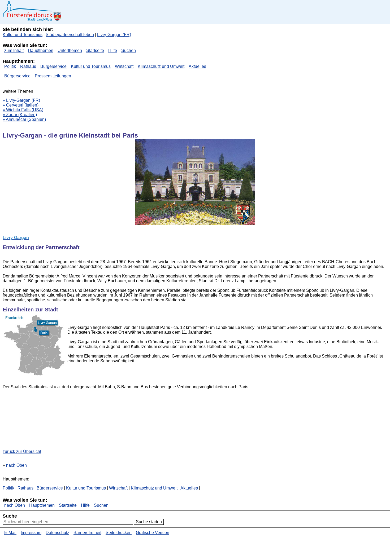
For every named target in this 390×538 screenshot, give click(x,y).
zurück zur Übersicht (22, 451)
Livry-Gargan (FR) (114, 34)
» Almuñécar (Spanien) (24, 119)
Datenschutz (57, 532)
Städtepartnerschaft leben (70, 34)
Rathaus (28, 66)
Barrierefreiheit (87, 532)
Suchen (128, 50)
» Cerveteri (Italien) (20, 105)
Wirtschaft (124, 66)
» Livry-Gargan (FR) (21, 100)
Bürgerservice (53, 66)
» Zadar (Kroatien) (20, 114)
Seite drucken (119, 532)
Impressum (31, 532)
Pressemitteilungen (53, 76)
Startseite (95, 50)
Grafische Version (152, 532)
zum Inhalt (14, 50)
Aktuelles (197, 66)
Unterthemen (70, 50)
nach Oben (16, 465)
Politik (10, 66)
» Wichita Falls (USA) (23, 110)
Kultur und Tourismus (22, 34)
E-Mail (10, 532)
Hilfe (112, 50)
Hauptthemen (40, 50)
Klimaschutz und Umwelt (161, 66)
